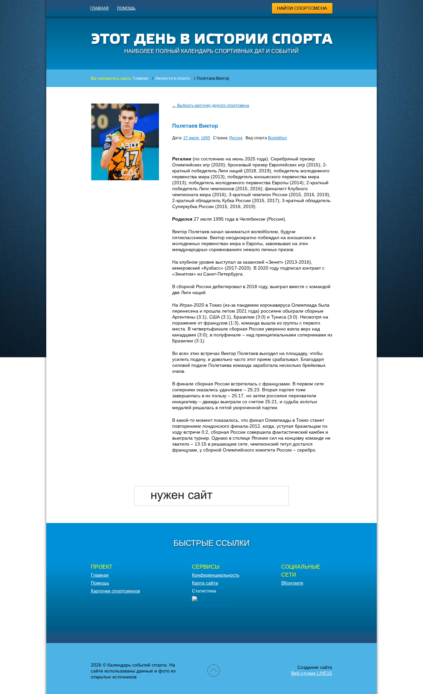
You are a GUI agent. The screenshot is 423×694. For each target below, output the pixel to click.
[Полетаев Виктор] (125, 178)
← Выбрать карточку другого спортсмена (210, 105)
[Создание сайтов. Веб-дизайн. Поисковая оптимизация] (211, 504)
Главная (99, 8)
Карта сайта (205, 583)
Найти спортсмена (302, 9)
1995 (205, 138)
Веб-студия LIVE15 (311, 673)
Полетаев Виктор (195, 126)
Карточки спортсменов (115, 590)
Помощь (126, 8)
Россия (236, 138)
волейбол (277, 138)
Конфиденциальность (215, 575)
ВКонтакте (292, 583)
